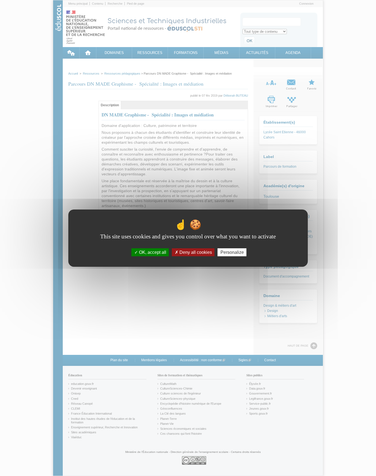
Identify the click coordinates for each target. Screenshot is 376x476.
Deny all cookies (195, 252)
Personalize (232, 252)
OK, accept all (152, 252)
